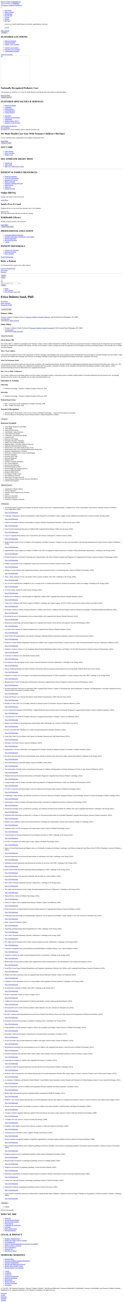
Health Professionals (11, 1278)
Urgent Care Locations (12, 48)
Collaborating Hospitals (12, 51)
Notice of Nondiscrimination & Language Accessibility (21, 1244)
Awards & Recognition (12, 1222)
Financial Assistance (11, 176)
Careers (7, 17)
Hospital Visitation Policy (12, 1239)
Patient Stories (9, 185)
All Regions (15, 3)
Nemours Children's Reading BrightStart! (17, 1261)
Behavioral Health (10, 105)
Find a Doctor (9, 151)
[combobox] (10, 283)
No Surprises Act (10, 1242)
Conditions (8, 1273)
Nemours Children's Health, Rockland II (42, 328)
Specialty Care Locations (12, 49)
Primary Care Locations (12, 44)
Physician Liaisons (10, 252)
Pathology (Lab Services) (12, 123)
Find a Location (9, 153)
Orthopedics (8, 119)
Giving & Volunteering (12, 178)
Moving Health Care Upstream (14, 1268)
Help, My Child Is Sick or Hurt (14, 166)
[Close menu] (1, 7)
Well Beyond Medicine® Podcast (15, 1264)
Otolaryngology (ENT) (12, 121)
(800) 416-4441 (14, 320)
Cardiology (8, 107)
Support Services (10, 188)
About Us (8, 1218)
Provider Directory (10, 1230)
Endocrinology (9, 109)
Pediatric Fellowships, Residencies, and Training (19, 237)
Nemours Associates (11, 1283)
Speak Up (8, 187)
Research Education (11, 240)
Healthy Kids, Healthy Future (14, 1266)
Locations (8, 1227)
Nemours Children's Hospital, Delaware (38, 317)
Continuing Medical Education (14, 235)
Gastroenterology (10, 111)
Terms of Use (9, 1249)
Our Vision (8, 10)
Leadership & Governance (13, 1225)
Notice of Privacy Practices (13, 1245)
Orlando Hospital (10, 43)
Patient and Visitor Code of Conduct (16, 1240)
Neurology (8, 116)
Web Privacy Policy (11, 1251)
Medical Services (10, 1281)
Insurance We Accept (11, 180)
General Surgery (10, 112)
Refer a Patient (9, 12)
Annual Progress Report (12, 1220)
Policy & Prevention (11, 1229)
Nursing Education (10, 238)
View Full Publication (11, 512)
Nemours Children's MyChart (14, 183)
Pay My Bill (8, 15)
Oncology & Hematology (12, 117)
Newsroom (8, 1285)
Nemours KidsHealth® (12, 1262)
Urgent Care (8, 163)
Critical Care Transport (12, 250)
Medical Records (10, 181)
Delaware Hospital (10, 41)
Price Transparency (10, 1247)
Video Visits (8, 165)
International (8, 14)
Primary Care (9, 155)
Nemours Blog (9, 1259)
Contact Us (8, 1274)
